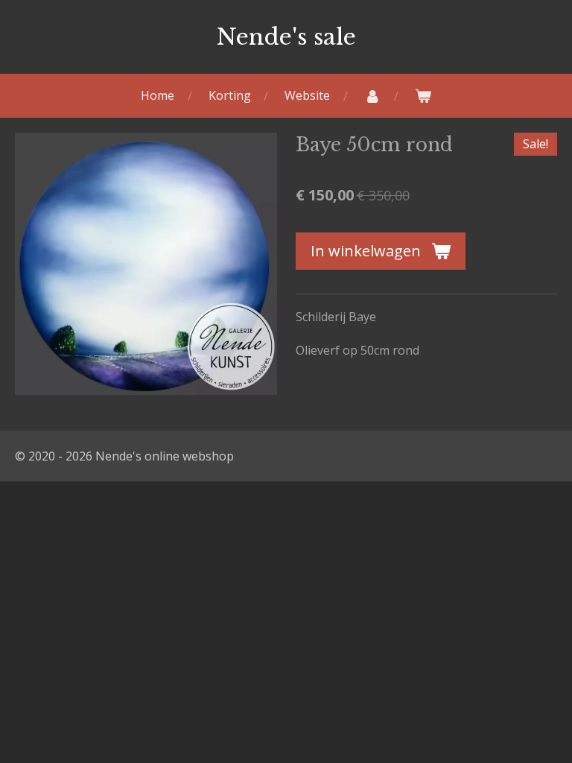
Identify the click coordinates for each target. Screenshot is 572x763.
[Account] (372, 95)
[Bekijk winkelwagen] (423, 95)
